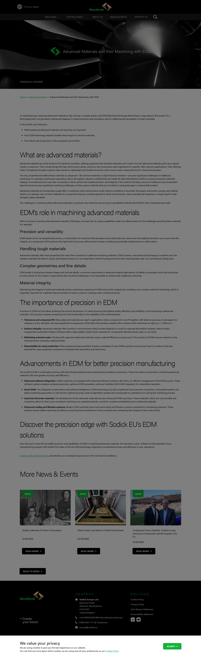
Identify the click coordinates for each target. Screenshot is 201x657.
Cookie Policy (112, 650)
